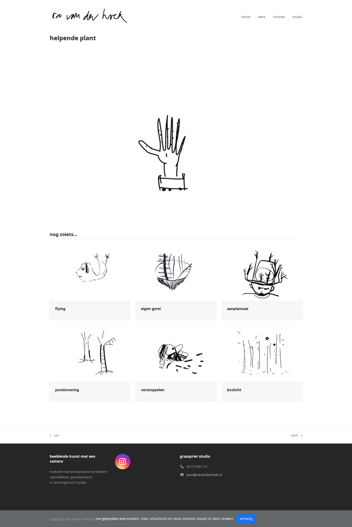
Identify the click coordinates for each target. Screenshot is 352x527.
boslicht (234, 389)
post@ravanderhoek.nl (204, 474)
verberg (246, 518)
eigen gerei (151, 308)
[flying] (90, 272)
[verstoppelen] (176, 353)
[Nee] (345, 518)
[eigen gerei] (176, 272)
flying (60, 308)
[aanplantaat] (262, 272)
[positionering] (90, 353)
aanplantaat (237, 308)
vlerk (294, 435)
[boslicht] (262, 353)
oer (54, 435)
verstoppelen (152, 389)
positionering (67, 389)
